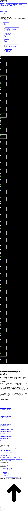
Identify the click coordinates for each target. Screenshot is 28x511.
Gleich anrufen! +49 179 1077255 (7, 5)
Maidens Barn (4, 391)
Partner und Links (6, 469)
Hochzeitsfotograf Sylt (5, 433)
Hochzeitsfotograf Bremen (5, 431)
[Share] (1, 509)
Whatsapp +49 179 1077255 (6, 452)
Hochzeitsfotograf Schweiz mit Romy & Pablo (6, 417)
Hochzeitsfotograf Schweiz (6, 436)
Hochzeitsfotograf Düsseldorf (6, 429)
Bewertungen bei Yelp (5, 455)
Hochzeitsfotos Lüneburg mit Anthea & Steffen (5, 425)
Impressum (5, 472)
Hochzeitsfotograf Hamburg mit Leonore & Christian (6, 408)
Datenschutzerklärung (7, 471)
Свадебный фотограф (5, 440)
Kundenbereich (3, 11)
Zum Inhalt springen (4, 1)
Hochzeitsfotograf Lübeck (5, 438)
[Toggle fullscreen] (3, 509)
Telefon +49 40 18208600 (5, 450)
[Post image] (3, 406)
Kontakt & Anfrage (7, 473)
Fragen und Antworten (7, 468)
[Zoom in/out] (4, 509)
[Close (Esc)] (0, 509)
